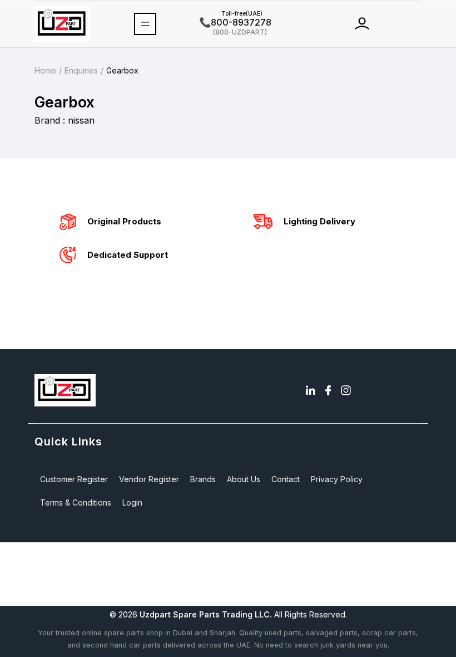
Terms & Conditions (75, 502)
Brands (203, 479)
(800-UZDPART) (233, 31)
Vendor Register (149, 479)
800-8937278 (235, 22)
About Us (243, 479)
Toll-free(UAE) (231, 13)
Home (45, 70)
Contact (285, 479)
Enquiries (81, 70)
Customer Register (74, 479)
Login (132, 502)
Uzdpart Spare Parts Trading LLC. (206, 614)
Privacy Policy (337, 479)
